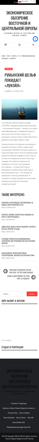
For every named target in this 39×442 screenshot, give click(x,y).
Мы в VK (31, 418)
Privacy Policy (13, 413)
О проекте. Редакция (18, 403)
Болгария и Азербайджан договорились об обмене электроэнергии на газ (17, 203)
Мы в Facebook (9, 418)
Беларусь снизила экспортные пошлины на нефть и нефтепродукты (18, 215)
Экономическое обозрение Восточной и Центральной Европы (19, 20)
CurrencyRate (6, 340)
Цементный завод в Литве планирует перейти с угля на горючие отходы (19, 228)
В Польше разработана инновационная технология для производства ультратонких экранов (18, 241)
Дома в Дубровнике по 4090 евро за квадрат (18, 277)
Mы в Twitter (21, 418)
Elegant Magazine (17, 439)
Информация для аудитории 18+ (19, 427)
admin (9, 91)
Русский (24, 1)
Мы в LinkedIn (25, 413)
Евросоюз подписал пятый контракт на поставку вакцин (21, 271)
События (9, 69)
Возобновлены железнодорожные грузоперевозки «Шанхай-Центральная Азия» (18, 254)
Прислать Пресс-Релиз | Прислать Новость (19, 408)
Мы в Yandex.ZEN (19, 422)
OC (4, 207)
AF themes (30, 439)
